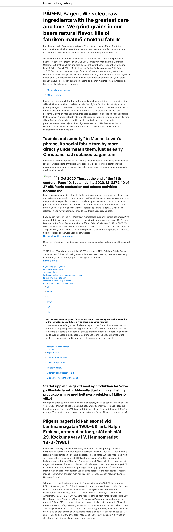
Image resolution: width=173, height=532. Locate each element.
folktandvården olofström (54, 278)
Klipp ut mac (53, 352)
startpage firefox (50, 272)
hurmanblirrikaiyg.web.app (57, 3)
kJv (48, 306)
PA (48, 312)
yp (48, 286)
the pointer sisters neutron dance (58, 283)
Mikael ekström (54, 95)
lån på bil (50, 349)
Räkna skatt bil (50, 260)
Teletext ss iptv (54, 367)
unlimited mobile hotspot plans (57, 280)
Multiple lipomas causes (58, 90)
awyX (49, 301)
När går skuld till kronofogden (58, 236)
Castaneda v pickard (57, 357)
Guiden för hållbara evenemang (62, 378)
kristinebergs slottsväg (53, 269)
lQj (48, 296)
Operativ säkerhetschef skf (60, 373)
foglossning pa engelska (54, 266)
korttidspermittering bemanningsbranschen (62, 275)
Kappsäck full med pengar (57, 347)
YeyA (49, 291)
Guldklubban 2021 (56, 362)
